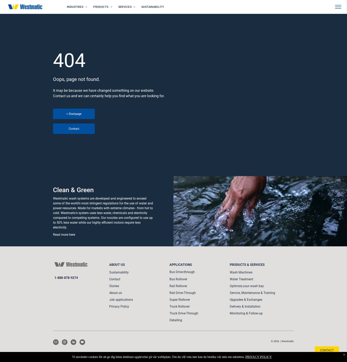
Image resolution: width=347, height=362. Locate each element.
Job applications (121, 300)
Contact (114, 279)
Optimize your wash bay (247, 286)
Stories (114, 286)
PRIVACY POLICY (258, 357)
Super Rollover (179, 300)
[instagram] (64, 342)
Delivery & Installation (245, 306)
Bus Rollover (178, 279)
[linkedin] (73, 342)
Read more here (64, 235)
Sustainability (119, 272)
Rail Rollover (178, 286)
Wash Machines (241, 272)
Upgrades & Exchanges (246, 300)
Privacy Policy (119, 306)
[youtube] (82, 342)
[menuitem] (77, 7)
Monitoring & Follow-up (246, 313)
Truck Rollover (179, 306)
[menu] (338, 7)
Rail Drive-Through (182, 293)
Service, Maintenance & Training (252, 293)
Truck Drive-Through (183, 313)
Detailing (175, 320)
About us (115, 293)
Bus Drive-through (182, 272)
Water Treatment (241, 279)
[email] (56, 342)
